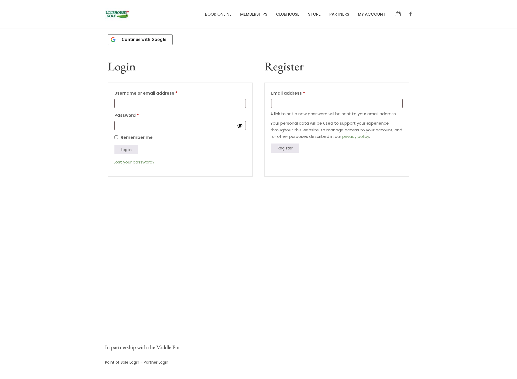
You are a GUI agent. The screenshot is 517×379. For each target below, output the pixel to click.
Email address (297, 92)
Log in (126, 149)
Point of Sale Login (122, 362)
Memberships (253, 14)
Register (285, 148)
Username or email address (155, 92)
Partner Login (156, 362)
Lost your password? (134, 162)
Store (314, 14)
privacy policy (355, 136)
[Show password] (240, 126)
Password (136, 114)
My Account (371, 14)
